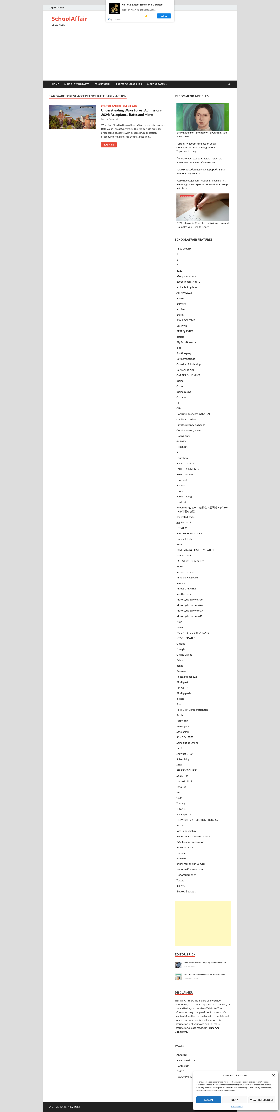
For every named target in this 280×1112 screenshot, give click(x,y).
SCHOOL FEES (184, 737)
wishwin (181, 858)
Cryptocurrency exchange (190, 424)
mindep (180, 582)
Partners (181, 671)
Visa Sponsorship (186, 830)
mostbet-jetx (183, 593)
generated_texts (185, 516)
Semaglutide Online (187, 742)
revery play (182, 726)
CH (178, 402)
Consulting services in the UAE (193, 413)
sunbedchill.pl (184, 781)
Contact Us (182, 1065)
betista (180, 336)
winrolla (181, 852)
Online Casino (184, 654)
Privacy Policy (237, 1106)
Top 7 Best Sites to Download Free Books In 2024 (204, 974)
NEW (179, 621)
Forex (179, 490)
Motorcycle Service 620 (189, 610)
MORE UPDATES (156, 84)
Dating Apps (183, 435)
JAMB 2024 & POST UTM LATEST (195, 549)
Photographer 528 (186, 676)
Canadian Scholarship (188, 364)
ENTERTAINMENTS (187, 468)
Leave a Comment (109, 119)
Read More (107, 144)
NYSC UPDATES (185, 638)
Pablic (179, 660)
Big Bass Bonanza (186, 342)
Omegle (180, 643)
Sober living (182, 759)
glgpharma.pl (183, 522)
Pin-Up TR (182, 687)
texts (179, 797)
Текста (180, 880)
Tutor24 (181, 808)
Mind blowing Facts (76, 84)
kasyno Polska (184, 555)
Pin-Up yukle (183, 693)
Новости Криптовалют (189, 869)
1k (177, 259)
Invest (179, 544)
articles (180, 314)
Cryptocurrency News (188, 430)
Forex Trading (184, 496)
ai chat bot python (186, 287)
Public (179, 715)
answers (181, 303)
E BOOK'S (182, 446)
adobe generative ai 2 (188, 281)
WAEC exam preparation (190, 841)
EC (178, 452)
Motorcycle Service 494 (189, 604)
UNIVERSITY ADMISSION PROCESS (197, 819)
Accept (208, 1099)
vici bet (180, 825)
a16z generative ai (186, 276)
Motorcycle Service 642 (189, 615)
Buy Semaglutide (185, 358)
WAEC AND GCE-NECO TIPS (193, 836)
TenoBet (181, 786)
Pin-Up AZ (182, 682)
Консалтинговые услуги (190, 863)
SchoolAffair (69, 19)
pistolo (180, 698)
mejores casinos (185, 571)
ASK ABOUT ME (185, 320)
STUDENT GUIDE (130, 106)
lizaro (179, 566)
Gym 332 (181, 527)
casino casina (183, 391)
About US (181, 1054)
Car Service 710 (185, 369)
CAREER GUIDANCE (188, 375)
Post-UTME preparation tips (192, 709)
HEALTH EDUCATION (189, 533)
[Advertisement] (140, 56)
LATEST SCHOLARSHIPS (129, 84)
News (179, 627)
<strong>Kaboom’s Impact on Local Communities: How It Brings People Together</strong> (196, 147)
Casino (180, 386)
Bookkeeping (183, 353)
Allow (164, 16)
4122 (179, 270)
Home (55, 84)
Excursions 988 (184, 474)
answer (180, 298)
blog (178, 347)
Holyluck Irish (184, 538)
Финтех (180, 885)
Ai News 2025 (184, 292)
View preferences (261, 1099)
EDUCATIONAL (103, 84)
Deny (234, 1099)
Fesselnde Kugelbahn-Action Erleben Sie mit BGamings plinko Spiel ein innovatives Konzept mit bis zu (202, 184)
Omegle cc (182, 649)
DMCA (180, 1071)
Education (182, 457)
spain (179, 764)
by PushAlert (116, 19)
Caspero (181, 397)
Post (179, 704)
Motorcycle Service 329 (189, 599)
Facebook (181, 479)
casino (180, 380)
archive (180, 309)
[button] (273, 1075)
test (178, 792)
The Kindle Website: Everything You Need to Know (205, 962)
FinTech (180, 485)
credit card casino (186, 419)
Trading (180, 803)
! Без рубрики (184, 248)
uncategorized (184, 814)
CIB (178, 408)
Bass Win (181, 325)
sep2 (179, 748)
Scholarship (182, 731)
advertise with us (185, 1060)
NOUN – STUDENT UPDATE (192, 632)
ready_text (182, 720)
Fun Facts (181, 501)
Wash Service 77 (185, 847)
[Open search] (229, 84)
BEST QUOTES (184, 331)
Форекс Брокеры (186, 891)
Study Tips (182, 775)
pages (179, 665)
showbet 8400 (184, 753)
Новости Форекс (186, 874)
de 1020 (181, 441)
